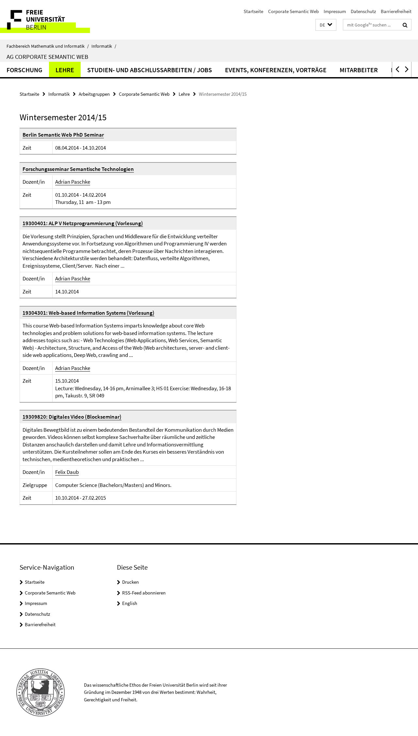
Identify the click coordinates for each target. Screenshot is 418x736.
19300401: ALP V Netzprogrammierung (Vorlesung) (83, 223)
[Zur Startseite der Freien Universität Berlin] (54, 20)
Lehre (65, 70)
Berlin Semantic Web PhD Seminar (63, 134)
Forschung (24, 70)
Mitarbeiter (359, 70)
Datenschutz (363, 11)
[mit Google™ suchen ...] (405, 25)
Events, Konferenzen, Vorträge (276, 70)
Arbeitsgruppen (94, 94)
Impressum (335, 11)
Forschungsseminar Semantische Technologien (78, 169)
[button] (325, 25)
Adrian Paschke (72, 181)
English (129, 603)
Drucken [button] (130, 582)
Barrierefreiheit (396, 11)
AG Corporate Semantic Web (47, 56)
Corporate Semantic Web (293, 11)
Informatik (103, 46)
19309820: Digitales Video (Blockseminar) (72, 416)
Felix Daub (67, 472)
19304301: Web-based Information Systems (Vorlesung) (88, 312)
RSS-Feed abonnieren (144, 593)
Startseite (253, 11)
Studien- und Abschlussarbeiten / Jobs (149, 70)
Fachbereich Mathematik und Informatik (48, 46)
